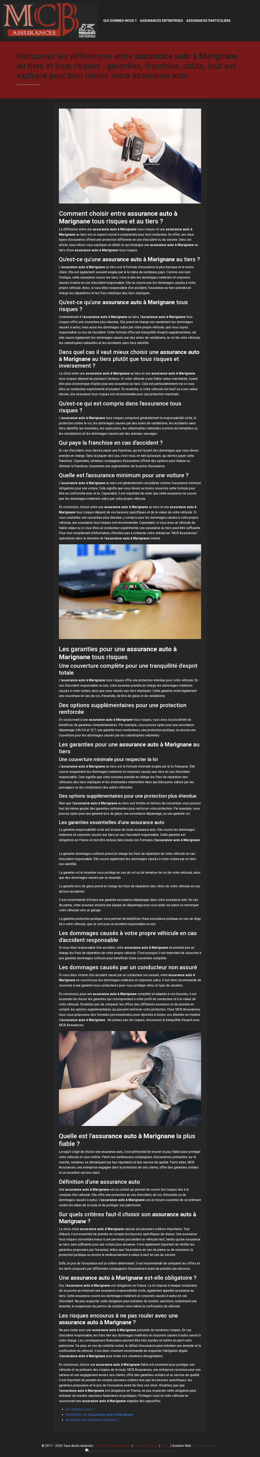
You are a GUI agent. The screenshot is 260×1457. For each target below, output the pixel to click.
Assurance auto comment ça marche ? (92, 1420)
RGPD (165, 1446)
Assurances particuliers (208, 21)
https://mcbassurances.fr (113, 1446)
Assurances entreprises (161, 21)
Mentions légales (146, 1446)
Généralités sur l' (99, 1415)
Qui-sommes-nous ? (120, 21)
